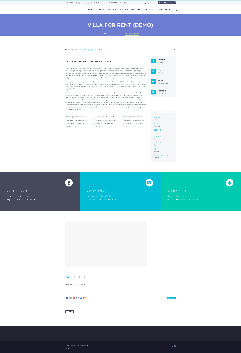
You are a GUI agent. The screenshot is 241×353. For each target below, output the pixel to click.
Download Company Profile (166, 3)
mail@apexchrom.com (128, 3)
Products (112, 10)
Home (90, 10)
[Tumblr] (77, 298)
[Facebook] (142, 3)
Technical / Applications (130, 10)
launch (171, 298)
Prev (70, 312)
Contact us (149, 10)
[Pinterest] (74, 298)
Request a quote (165, 10)
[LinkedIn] (145, 3)
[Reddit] (84, 298)
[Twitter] (148, 3)
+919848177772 (113, 3)
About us (100, 10)
